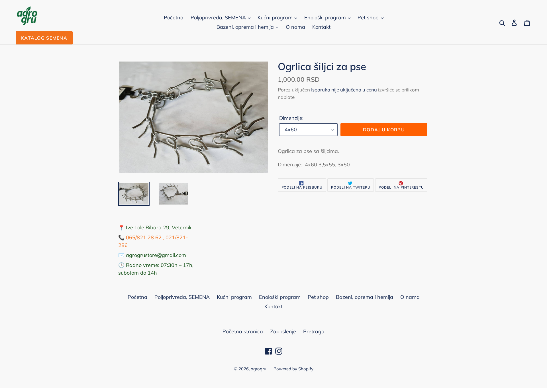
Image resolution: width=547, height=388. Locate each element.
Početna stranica (243, 331)
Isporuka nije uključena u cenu (344, 90)
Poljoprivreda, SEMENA (219, 17)
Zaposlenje (283, 331)
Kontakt (321, 27)
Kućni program (276, 17)
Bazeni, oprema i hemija (246, 27)
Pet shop (369, 17)
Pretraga (313, 331)
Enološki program (325, 17)
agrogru (258, 368)
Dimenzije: (291, 118)
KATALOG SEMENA (44, 38)
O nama (295, 27)
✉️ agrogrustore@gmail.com (152, 255)
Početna (173, 17)
